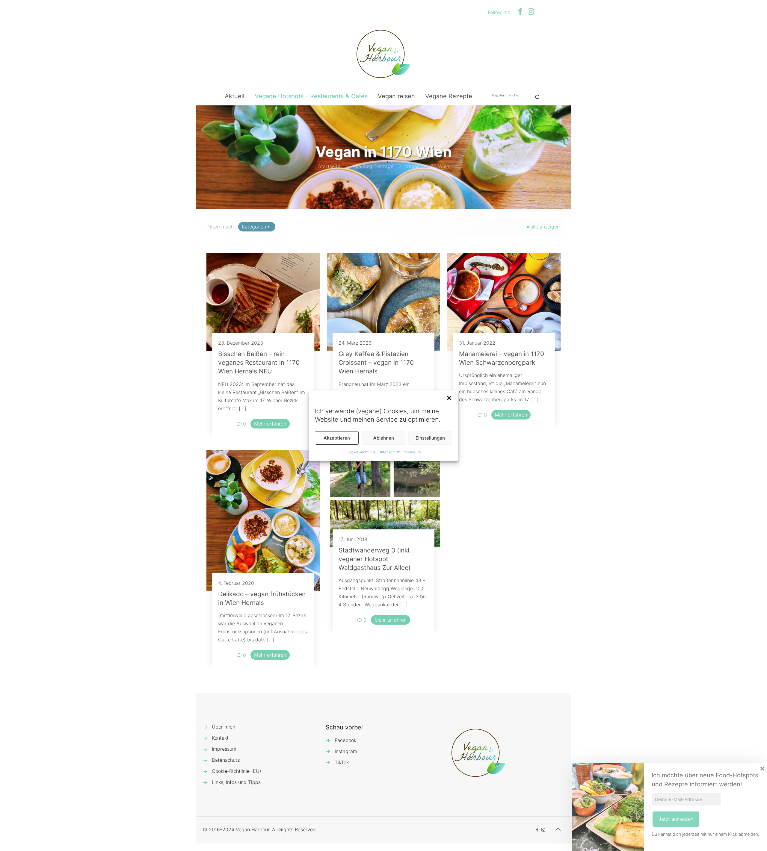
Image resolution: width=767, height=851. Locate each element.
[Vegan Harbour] (383, 54)
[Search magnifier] (534, 95)
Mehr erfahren (270, 424)
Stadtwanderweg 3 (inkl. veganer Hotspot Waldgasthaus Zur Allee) (375, 558)
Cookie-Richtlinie (361, 452)
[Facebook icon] (520, 11)
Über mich (223, 727)
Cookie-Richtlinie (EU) (236, 771)
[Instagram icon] (531, 11)
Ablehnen (383, 438)
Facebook (345, 740)
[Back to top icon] (558, 829)
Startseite (329, 166)
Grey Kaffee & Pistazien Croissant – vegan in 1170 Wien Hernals (376, 362)
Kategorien (254, 227)
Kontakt (220, 738)
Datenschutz (389, 452)
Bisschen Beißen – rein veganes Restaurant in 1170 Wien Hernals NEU (259, 362)
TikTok (342, 762)
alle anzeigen (545, 227)
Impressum (412, 452)
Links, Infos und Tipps (236, 782)
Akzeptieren (337, 438)
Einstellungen (430, 438)
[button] (449, 398)
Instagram (346, 751)
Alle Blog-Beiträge (373, 166)
